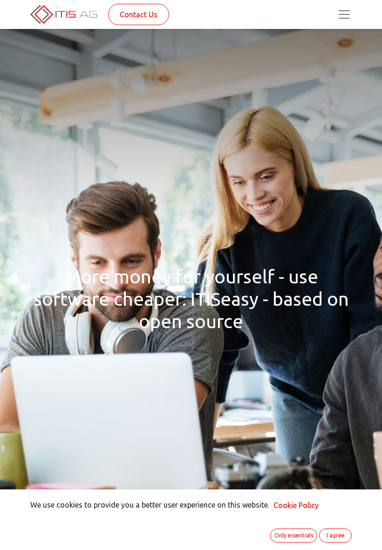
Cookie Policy (296, 505)
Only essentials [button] (293, 535)
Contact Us (138, 14)
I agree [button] (336, 535)
